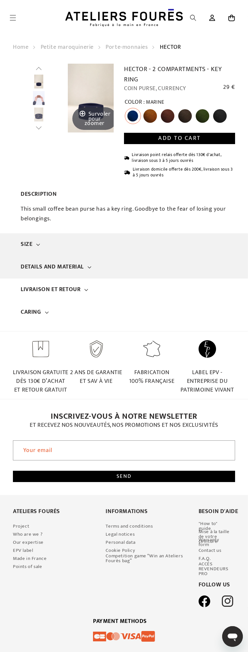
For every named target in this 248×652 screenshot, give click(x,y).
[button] (12, 18)
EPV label (23, 550)
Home (21, 47)
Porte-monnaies (127, 47)
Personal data (120, 542)
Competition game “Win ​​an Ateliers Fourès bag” (144, 558)
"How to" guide (208, 526)
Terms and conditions (129, 526)
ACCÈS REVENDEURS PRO (214, 569)
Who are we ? (28, 534)
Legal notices (120, 534)
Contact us (210, 550)
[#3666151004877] (39, 81)
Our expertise (28, 542)
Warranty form (209, 542)
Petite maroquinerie (68, 47)
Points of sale (27, 566)
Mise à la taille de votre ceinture (214, 536)
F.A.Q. (205, 558)
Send (124, 476)
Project (21, 526)
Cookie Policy (120, 550)
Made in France (29, 558)
